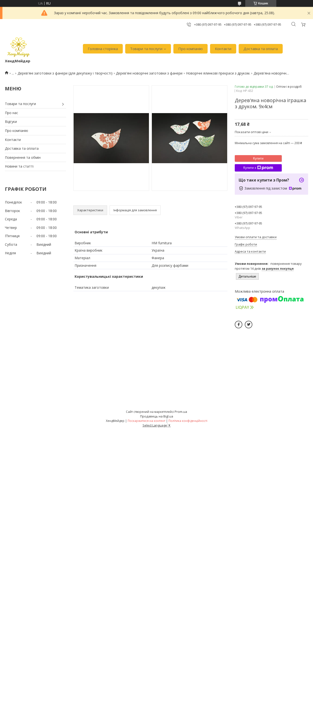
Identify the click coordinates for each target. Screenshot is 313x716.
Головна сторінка (103, 48)
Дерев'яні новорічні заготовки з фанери (149, 73)
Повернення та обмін (23, 157)
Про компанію (190, 48)
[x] (248, 324)
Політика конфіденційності (187, 421)
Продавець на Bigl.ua (156, 416)
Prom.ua (181, 411)
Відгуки (11, 121)
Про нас (11, 112)
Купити (258, 158)
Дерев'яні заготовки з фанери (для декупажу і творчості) (65, 73)
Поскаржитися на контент (146, 421)
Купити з (249, 168)
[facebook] (238, 324)
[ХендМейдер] (18, 46)
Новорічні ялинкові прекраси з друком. (218, 73)
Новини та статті (19, 166)
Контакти (223, 48)
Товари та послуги (146, 48)
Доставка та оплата (261, 48)
